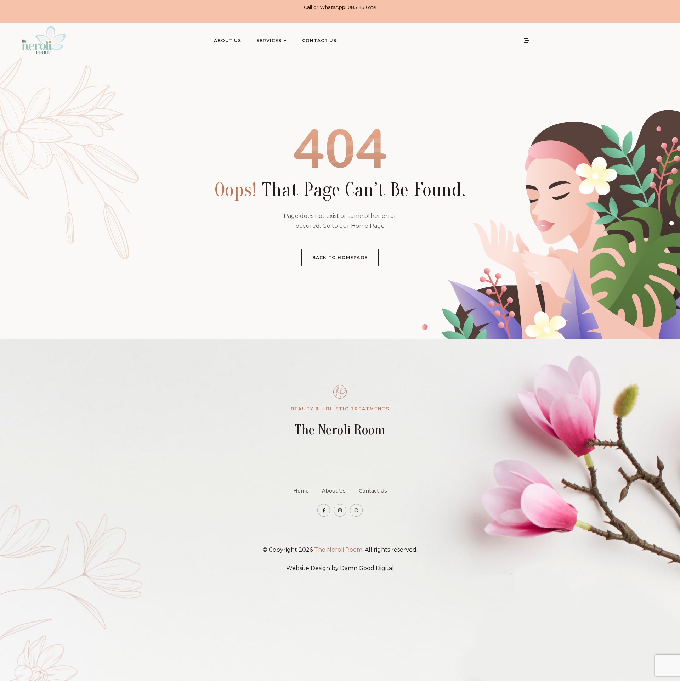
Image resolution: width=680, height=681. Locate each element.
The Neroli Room (338, 549)
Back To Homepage (340, 257)
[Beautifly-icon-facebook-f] (323, 510)
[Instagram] (340, 510)
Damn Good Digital (367, 568)
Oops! (236, 190)
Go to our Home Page (353, 226)
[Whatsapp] (356, 510)
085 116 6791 (362, 7)
